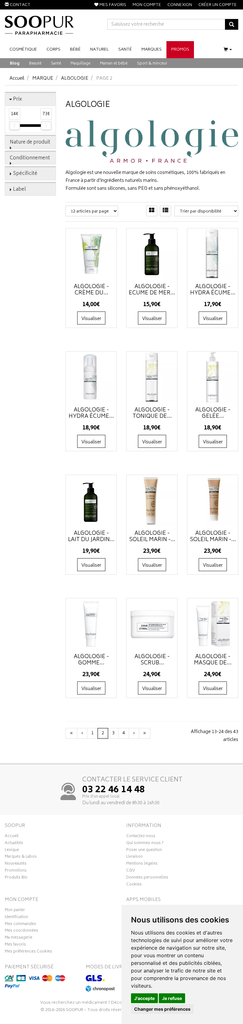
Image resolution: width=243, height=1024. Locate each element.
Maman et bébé (114, 63)
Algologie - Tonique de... (152, 413)
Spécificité (25, 174)
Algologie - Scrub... (152, 660)
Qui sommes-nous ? (145, 844)
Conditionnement (30, 158)
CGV (130, 871)
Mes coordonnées (21, 931)
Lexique (12, 851)
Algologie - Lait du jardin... (91, 537)
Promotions (16, 871)
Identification (16, 918)
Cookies (134, 885)
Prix (17, 99)
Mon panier (15, 911)
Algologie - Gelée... (212, 413)
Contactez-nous (140, 837)
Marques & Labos (21, 857)
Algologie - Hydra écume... (212, 290)
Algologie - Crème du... (91, 290)
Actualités (14, 844)
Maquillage (80, 63)
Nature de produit (30, 142)
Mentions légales (142, 864)
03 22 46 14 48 (113, 790)
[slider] (14, 125)
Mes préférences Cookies (28, 952)
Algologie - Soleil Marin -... (152, 537)
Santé (56, 63)
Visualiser (91, 319)
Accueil (16, 79)
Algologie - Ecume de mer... (152, 290)
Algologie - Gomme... (91, 660)
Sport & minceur (152, 63)
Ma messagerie (18, 938)
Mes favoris (15, 945)
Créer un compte (217, 5)
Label (19, 189)
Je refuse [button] (172, 998)
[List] (165, 211)
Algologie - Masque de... (213, 660)
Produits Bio (16, 878)
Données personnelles (147, 878)
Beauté (35, 63)
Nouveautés (16, 864)
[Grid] (151, 211)
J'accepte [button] (144, 998)
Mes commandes (20, 925)
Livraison (134, 857)
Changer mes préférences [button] (162, 1009)
